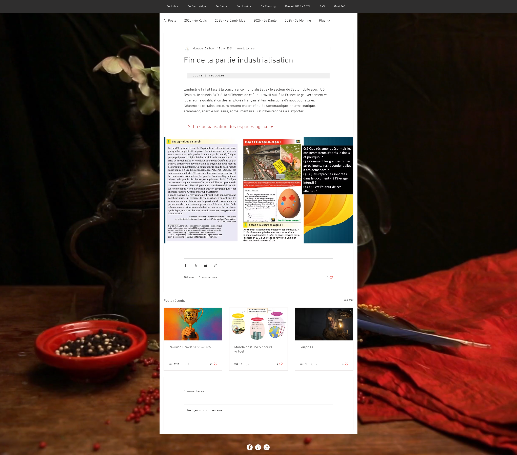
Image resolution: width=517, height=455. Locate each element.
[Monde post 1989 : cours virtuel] (258, 324)
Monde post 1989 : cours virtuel (253, 349)
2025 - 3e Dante (265, 21)
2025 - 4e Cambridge (230, 21)
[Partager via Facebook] (186, 265)
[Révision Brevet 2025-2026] (193, 324)
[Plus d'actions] (330, 48)
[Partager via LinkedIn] (205, 265)
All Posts (170, 21)
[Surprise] (324, 324)
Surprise (306, 347)
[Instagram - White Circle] (267, 447)
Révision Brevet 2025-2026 (190, 347)
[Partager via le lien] (215, 265)
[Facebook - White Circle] (250, 447)
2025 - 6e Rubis (195, 21)
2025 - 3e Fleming (298, 21)
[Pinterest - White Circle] (258, 447)
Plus (322, 21)
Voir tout (348, 300)
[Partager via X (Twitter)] (196, 265)
